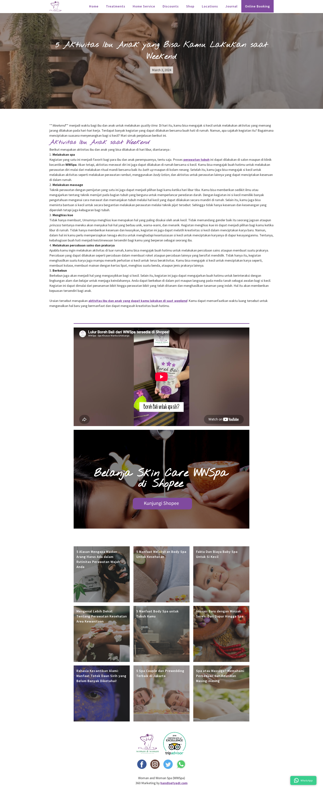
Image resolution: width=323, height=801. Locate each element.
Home (94, 6)
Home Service (144, 6)
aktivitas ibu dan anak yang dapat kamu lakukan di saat (137, 301)
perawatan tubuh (196, 159)
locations (210, 6)
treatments (115, 6)
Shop (190, 6)
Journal (231, 6)
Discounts (171, 6)
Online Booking (257, 6)
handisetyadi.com (173, 783)
